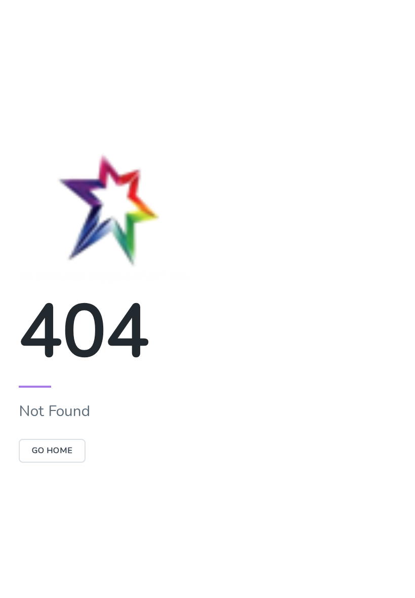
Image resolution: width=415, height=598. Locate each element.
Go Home (52, 450)
